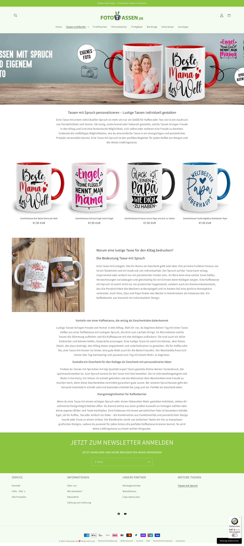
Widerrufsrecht (126, 541)
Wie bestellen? (74, 491)
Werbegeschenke (131, 485)
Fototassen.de (72, 541)
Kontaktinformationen (163, 541)
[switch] (235, 535)
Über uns (72, 485)
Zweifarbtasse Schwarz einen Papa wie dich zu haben (150, 218)
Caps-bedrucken (131, 496)
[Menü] (239, 518)
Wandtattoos (129, 491)
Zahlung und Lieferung (79, 502)
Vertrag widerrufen (229, 540)
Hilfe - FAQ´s (18, 491)
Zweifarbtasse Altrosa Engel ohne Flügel (94, 218)
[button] (15, 15)
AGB (148, 541)
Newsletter (73, 496)
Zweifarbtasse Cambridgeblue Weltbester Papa (205, 218)
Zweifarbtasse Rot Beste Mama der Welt (39, 218)
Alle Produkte (19, 496)
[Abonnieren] (148, 462)
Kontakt (16, 485)
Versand (139, 541)
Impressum (180, 541)
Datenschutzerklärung (107, 541)
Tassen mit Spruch (188, 485)
